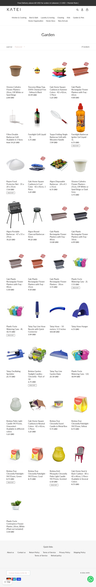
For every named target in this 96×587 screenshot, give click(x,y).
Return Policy (34, 552)
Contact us (21, 552)
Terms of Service (49, 552)
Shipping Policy (79, 552)
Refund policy (56, 555)
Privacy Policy (64, 552)
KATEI (88, 573)
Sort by (9, 47)
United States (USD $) (18, 573)
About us (10, 552)
